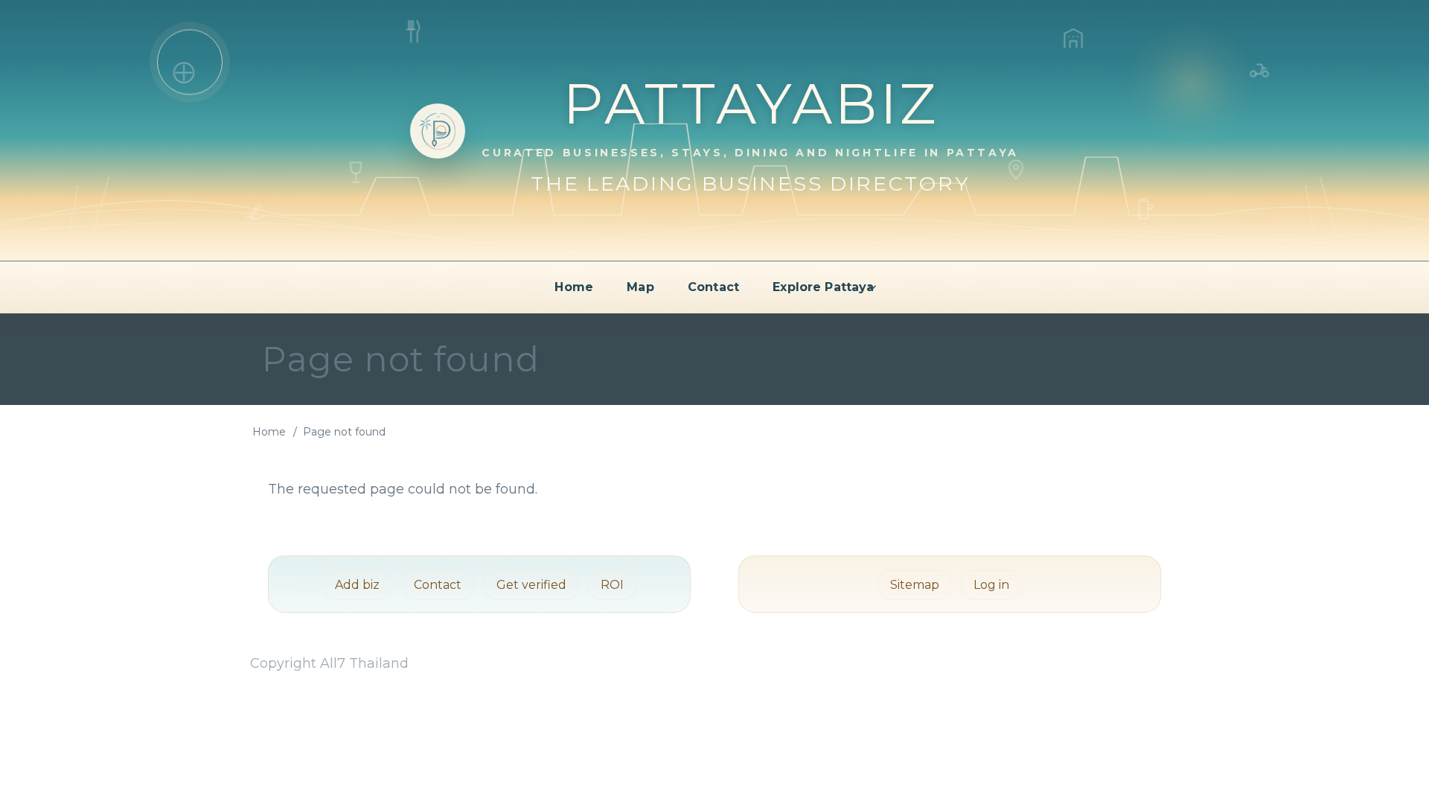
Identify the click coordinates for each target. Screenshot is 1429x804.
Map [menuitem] (640, 287)
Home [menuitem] (573, 287)
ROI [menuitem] (612, 585)
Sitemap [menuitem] (914, 585)
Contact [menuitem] (713, 287)
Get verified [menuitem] (531, 585)
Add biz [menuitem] (357, 585)
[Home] (437, 131)
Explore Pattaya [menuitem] (823, 287)
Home (269, 431)
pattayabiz (751, 103)
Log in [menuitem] (991, 585)
